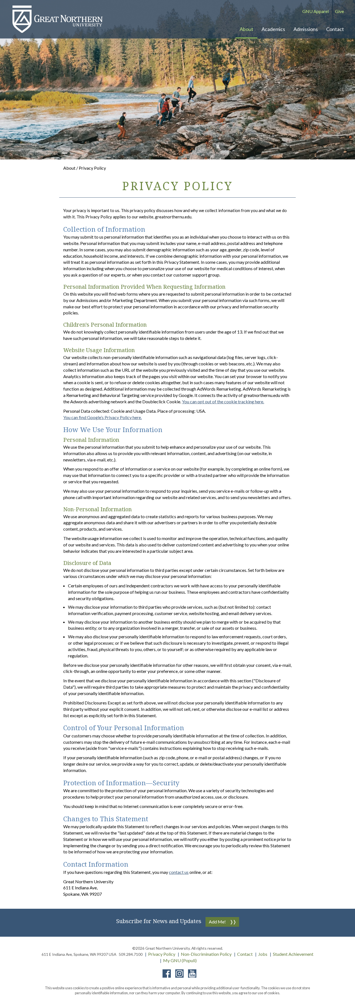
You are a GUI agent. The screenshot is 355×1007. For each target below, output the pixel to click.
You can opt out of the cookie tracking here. (223, 401)
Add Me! (217, 921)
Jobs (262, 954)
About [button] (246, 29)
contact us (179, 872)
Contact (245, 954)
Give (339, 11)
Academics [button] (273, 29)
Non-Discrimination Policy (206, 954)
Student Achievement (293, 954)
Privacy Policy (161, 954)
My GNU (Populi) (180, 960)
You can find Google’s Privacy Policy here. (102, 417)
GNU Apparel (315, 11)
